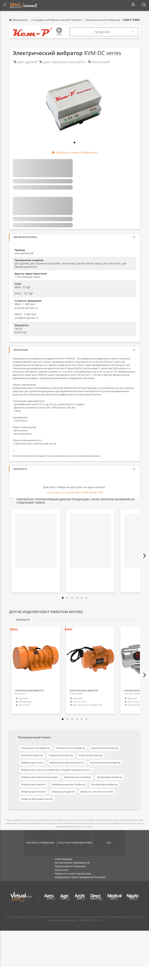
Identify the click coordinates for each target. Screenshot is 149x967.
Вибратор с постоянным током (96, 791)
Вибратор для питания (33, 791)
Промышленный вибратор (35, 748)
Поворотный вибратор (61, 755)
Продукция (102, 32)
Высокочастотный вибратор (105, 762)
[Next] (144, 556)
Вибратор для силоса (32, 762)
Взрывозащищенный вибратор (68, 784)
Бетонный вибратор (32, 755)
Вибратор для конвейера (77, 777)
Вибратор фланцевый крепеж (37, 798)
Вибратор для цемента (33, 784)
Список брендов (63, 859)
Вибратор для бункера (91, 755)
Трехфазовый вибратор (109, 777)
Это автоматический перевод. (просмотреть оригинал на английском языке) (56, 455)
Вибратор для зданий (63, 791)
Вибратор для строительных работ (39, 777)
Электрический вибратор (104, 748)
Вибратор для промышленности (67, 762)
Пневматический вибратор (70, 748)
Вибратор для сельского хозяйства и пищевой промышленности (56, 769)
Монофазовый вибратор (104, 784)
